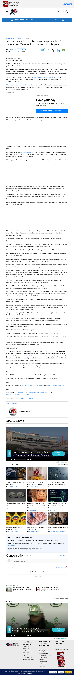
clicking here (12, 545)
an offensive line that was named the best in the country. (37, 356)
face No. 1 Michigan (35, 77)
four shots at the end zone (27, 152)
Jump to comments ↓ (12, 403)
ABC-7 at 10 (29, 20)
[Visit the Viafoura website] (64, 598)
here (41, 548)
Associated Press (12, 49)
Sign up (64, 555)
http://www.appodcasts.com (56, 385)
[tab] (11, 567)
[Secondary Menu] (8, 11)
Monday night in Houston (51, 77)
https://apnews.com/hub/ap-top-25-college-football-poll (33, 392)
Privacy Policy (27, 644)
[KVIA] (16, 11)
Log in (60, 555)
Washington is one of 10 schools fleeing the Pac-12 (20, 85)
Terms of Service (27, 642)
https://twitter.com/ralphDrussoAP (31, 385)
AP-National (22, 398)
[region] (37, 577)
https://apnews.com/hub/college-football (17, 394)
